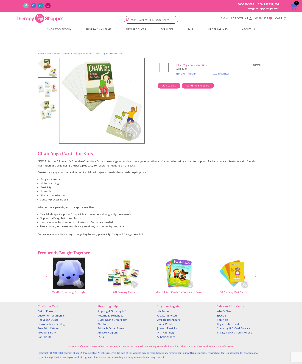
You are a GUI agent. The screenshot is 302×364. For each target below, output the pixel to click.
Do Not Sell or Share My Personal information (155, 346)
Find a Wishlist (166, 324)
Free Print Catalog (48, 328)
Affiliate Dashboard (168, 320)
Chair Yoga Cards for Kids (191, 65)
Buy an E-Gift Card (228, 324)
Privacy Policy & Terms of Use (234, 332)
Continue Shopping (197, 85)
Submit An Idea (166, 337)
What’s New (224, 311)
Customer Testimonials (52, 315)
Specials (221, 315)
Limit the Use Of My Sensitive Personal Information (207, 346)
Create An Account (168, 315)
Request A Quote (48, 320)
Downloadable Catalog (51, 324)
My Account (164, 311)
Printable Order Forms (111, 328)
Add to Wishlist (221, 73)
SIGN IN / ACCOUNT (235, 18)
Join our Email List (168, 328)
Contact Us (44, 337)
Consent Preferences (79, 346)
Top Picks (222, 320)
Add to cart (169, 85)
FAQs (101, 337)
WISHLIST (261, 18)
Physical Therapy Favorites (78, 53)
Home (41, 53)
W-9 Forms (104, 324)
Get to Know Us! (47, 311)
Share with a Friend (186, 73)
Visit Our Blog (165, 332)
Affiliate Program (108, 332)
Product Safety (47, 332)
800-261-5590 (246, 4)
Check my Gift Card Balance (233, 328)
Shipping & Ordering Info (112, 311)
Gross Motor (54, 53)
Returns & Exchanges (110, 315)
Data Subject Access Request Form (110, 346)
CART (278, 18)
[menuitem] (59, 29)
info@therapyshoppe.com (263, 8)
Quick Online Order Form (112, 320)
